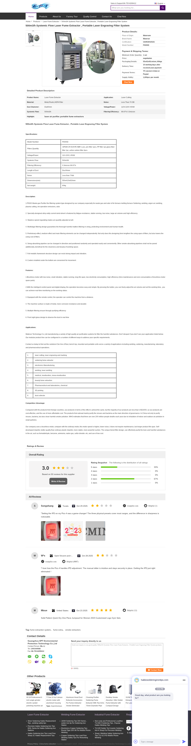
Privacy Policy (32, 744)
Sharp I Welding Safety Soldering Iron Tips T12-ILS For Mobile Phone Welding (109, 735)
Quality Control (89, 16)
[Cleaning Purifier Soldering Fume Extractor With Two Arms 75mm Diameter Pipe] (95, 689)
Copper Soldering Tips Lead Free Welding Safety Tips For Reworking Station (74, 738)
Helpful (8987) (72, 562)
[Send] (184, 741)
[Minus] (184, 680)
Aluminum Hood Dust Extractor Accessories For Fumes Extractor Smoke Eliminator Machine (74, 703)
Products (43, 16)
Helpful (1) (152, 506)
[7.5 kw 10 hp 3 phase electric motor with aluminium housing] (55, 689)
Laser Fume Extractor (51, 22)
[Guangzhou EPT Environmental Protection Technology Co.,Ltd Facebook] (129, 729)
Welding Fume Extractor (73, 714)
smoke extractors (73, 630)
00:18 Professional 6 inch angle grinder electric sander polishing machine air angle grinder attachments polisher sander (34, 705)
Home (31, 16)
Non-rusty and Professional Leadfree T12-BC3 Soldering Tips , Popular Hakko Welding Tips (109, 723)
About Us (57, 16)
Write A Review (58, 481)
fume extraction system (40, 630)
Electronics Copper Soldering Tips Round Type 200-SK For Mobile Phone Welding (76, 730)
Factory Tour (72, 16)
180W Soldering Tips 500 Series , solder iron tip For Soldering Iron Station (74, 723)
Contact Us (107, 16)
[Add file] (136, 741)
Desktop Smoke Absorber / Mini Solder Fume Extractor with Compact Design (114, 701)
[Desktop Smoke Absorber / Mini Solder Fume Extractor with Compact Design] (115, 689)
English (160, 3)
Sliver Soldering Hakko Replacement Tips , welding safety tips (42, 722)
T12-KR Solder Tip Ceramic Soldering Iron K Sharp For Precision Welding (109, 729)
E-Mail (130, 733)
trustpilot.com (132, 506)
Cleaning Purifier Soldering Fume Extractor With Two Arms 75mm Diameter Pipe (95, 701)
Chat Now (121, 16)
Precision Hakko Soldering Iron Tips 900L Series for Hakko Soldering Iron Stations (42, 728)
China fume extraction (47, 744)
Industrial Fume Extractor (107, 714)
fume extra (58, 630)
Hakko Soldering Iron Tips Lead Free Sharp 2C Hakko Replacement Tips (42, 734)
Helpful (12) (132, 610)
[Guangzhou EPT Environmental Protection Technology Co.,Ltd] (41, 6)
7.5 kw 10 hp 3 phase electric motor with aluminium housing (54, 700)
